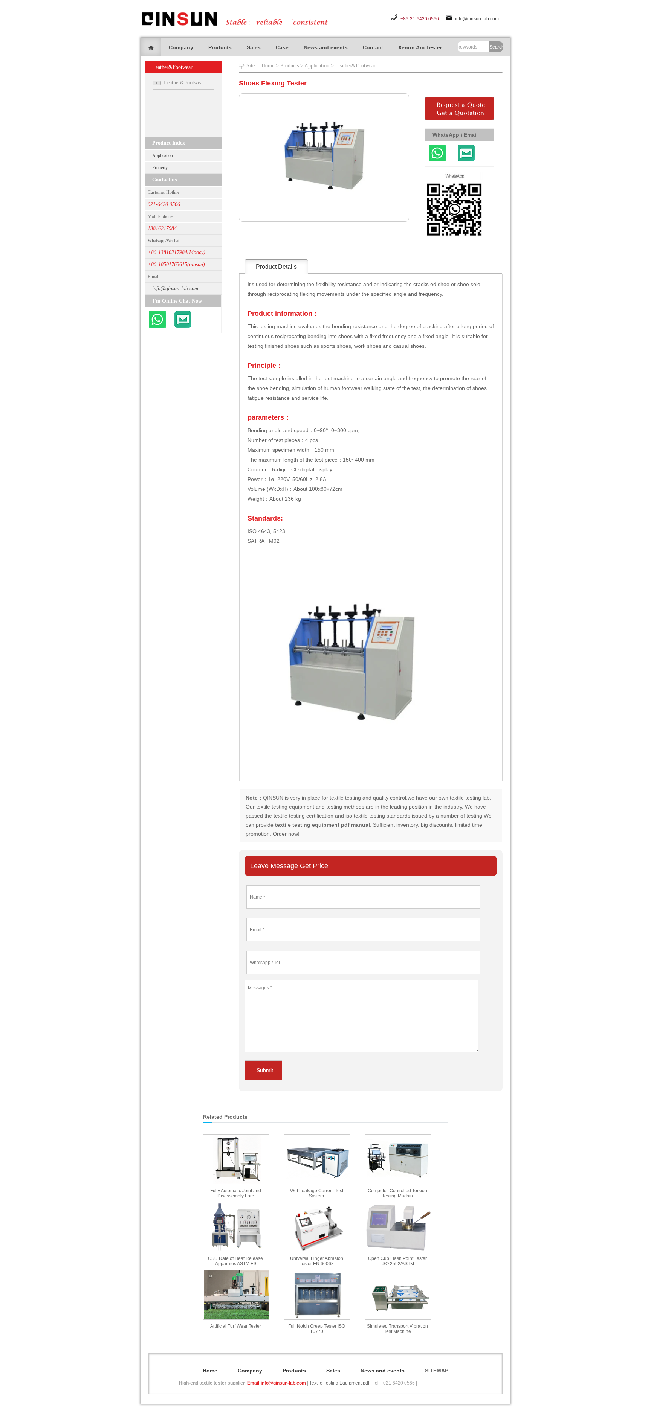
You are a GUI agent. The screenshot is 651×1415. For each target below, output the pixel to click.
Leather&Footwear (355, 66)
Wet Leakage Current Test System (316, 1193)
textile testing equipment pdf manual (322, 825)
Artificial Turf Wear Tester (235, 1326)
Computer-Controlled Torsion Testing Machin (397, 1193)
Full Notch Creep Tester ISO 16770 (316, 1329)
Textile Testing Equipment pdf (339, 1383)
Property (160, 167)
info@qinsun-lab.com (477, 18)
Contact (373, 47)
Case (282, 47)
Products (220, 47)
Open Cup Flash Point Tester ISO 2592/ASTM (397, 1261)
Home (267, 66)
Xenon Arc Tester (420, 47)
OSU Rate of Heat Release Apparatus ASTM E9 (235, 1261)
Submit (265, 1070)
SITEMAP (436, 1371)
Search (496, 47)
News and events (326, 47)
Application (162, 155)
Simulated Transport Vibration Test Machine (397, 1329)
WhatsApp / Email (455, 135)
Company (181, 47)
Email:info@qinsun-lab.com (276, 1383)
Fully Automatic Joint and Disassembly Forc (235, 1193)
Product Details (276, 267)
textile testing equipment (284, 807)
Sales (254, 47)
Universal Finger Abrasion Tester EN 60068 (316, 1261)
